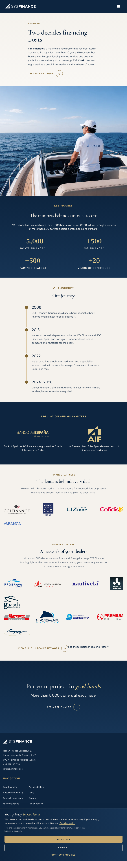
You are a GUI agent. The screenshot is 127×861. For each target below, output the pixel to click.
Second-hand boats (13, 798)
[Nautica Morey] (78, 616)
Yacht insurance (11, 803)
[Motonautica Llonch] (48, 583)
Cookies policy (67, 823)
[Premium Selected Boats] (110, 617)
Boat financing (10, 787)
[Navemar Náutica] (47, 617)
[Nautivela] (85, 583)
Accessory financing (13, 792)
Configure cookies (63, 855)
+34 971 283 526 (11, 764)
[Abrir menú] (118, 6)
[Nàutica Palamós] (116, 583)
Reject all (63, 847)
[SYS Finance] (20, 6)
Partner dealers (36, 787)
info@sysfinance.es (13, 768)
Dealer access (35, 803)
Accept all (63, 839)
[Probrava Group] (13, 583)
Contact (32, 798)
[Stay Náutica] (17, 632)
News (31, 792)
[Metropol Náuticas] (17, 617)
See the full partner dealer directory (88, 646)
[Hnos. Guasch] (12, 602)
